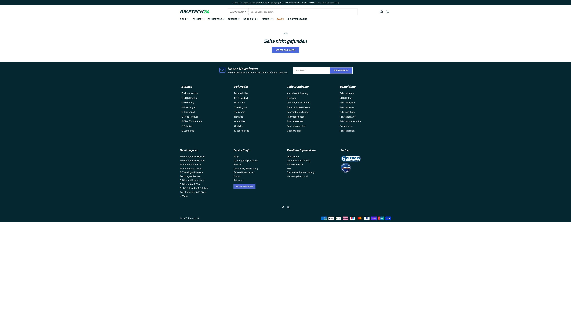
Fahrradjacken (347, 102)
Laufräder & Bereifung (298, 102)
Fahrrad (197, 19)
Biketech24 (193, 218)
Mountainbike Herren (191, 164)
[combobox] (303, 11)
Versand (237, 164)
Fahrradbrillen (347, 130)
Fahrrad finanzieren (243, 172)
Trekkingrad (240, 107)
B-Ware (184, 196)
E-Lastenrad (187, 130)
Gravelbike (240, 121)
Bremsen (292, 98)
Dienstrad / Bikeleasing (245, 168)
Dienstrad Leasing (297, 19)
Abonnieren (341, 70)
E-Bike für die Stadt (191, 121)
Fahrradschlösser (296, 116)
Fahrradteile (215, 19)
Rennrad (238, 116)
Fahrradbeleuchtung (297, 112)
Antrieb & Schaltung (297, 93)
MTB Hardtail (241, 98)
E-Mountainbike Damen (192, 160)
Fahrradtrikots (347, 112)
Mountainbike (241, 93)
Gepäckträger (294, 130)
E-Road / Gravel (189, 116)
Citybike (238, 126)
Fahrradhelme (347, 93)
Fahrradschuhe (348, 116)
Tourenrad (239, 112)
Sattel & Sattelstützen (298, 107)
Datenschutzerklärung (298, 160)
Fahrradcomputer (296, 126)
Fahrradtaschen (295, 121)
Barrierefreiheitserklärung (300, 172)
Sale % (280, 19)
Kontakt (237, 176)
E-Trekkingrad (188, 107)
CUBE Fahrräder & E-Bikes (194, 188)
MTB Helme (346, 98)
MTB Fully (239, 102)
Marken (266, 19)
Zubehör (232, 19)
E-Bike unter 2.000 (190, 184)
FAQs (236, 156)
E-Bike (183, 19)
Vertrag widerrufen (244, 186)
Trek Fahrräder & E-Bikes (193, 192)
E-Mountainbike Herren (192, 156)
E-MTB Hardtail (189, 98)
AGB (289, 168)
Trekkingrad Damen (190, 176)
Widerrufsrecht (295, 164)
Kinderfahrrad (241, 130)
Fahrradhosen (347, 107)
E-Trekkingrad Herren (191, 172)
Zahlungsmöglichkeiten (245, 160)
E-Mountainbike (189, 93)
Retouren (238, 180)
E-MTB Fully (187, 102)
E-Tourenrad (188, 112)
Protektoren (346, 126)
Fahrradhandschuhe (350, 121)
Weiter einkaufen (285, 50)
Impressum (293, 156)
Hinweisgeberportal (297, 176)
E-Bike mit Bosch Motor (192, 180)
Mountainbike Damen (191, 168)
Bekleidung (249, 19)
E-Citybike (186, 126)
